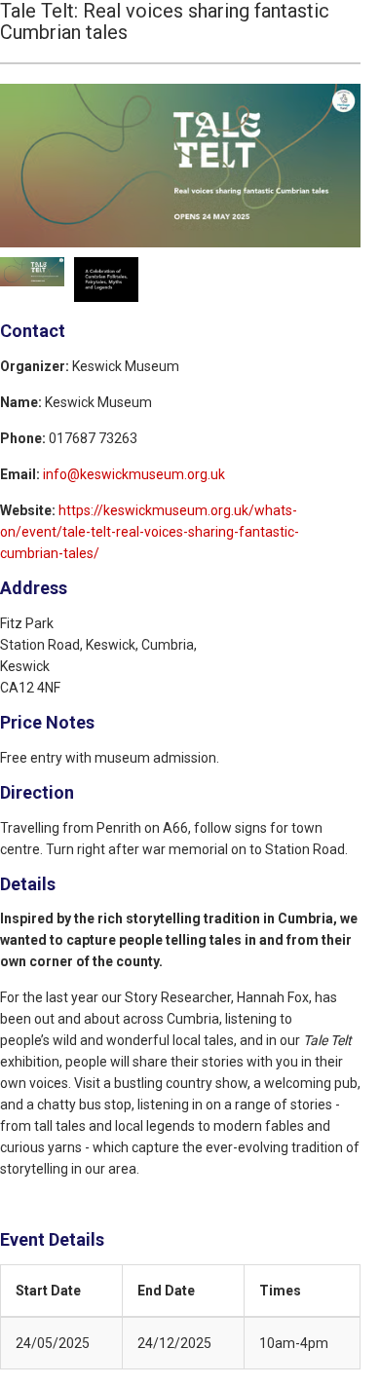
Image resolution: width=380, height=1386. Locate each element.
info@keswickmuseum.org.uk (134, 474)
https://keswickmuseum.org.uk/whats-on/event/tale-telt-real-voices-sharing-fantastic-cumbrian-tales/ (149, 532)
